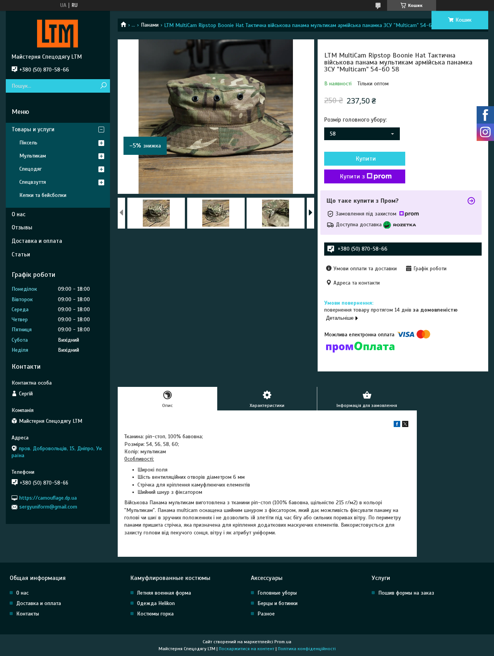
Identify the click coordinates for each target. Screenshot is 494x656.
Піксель (28, 142)
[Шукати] (103, 86)
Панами (150, 25)
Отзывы (22, 227)
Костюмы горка (155, 613)
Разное (266, 613)
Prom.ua (282, 641)
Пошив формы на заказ (406, 593)
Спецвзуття (32, 182)
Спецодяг (30, 169)
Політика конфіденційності (307, 648)
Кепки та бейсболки (42, 195)
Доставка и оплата (37, 240)
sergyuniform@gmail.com (48, 506)
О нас (18, 214)
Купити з (352, 176)
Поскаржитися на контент (246, 648)
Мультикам (32, 156)
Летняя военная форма (164, 593)
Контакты (27, 613)
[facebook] (397, 425)
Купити (366, 159)
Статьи (21, 254)
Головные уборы (277, 593)
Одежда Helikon (156, 603)
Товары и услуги (33, 129)
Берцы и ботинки (277, 603)
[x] (405, 425)
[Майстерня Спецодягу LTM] (58, 32)
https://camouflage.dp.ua (48, 498)
